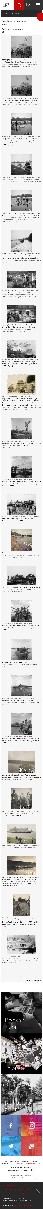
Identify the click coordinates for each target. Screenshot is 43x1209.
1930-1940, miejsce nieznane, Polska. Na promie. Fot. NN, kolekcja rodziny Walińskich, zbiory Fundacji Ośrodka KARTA (20, 813)
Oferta (25, 1161)
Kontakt (19, 1164)
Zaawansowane (19, 5)
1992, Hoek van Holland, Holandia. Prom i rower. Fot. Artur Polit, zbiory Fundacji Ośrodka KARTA (20, 847)
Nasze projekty (8, 1164)
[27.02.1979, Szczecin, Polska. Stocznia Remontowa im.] (21, 85)
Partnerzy (34, 1161)
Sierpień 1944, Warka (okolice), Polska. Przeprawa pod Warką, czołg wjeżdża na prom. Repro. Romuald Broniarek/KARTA (21, 519)
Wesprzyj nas (30, 1164)
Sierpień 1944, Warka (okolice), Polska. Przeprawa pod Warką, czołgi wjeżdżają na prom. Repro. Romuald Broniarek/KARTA (21, 590)
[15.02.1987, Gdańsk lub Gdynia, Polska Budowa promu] (21, 279)
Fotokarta (6, 5)
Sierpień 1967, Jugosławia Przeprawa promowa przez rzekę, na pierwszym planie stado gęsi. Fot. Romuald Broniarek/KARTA (21, 555)
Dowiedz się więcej (22, 1205)
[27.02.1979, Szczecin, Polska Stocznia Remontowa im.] (21, 47)
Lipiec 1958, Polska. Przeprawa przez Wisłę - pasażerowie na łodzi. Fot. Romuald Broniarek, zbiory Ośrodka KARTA (20, 664)
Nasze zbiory (15, 1161)
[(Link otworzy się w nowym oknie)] (11, 1125)
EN (39, 1164)
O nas (6, 1161)
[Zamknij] (38, 1191)
